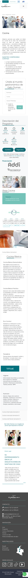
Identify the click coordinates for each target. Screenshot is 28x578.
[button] (23, 18)
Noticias (4, 533)
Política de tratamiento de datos (10, 536)
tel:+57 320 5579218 (16, 155)
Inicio (3, 14)
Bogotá (4, 546)
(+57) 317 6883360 (13, 510)
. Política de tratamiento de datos (20, 573)
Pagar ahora (20, 149)
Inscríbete (8, 149)
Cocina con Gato (6, 534)
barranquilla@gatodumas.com (11, 514)
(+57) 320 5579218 (13, 507)
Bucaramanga (13, 1)
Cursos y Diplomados (7, 531)
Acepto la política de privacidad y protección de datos (11, 107)
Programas (8, 14)
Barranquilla (5, 1)
